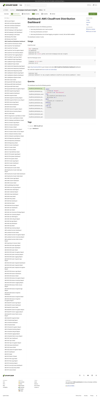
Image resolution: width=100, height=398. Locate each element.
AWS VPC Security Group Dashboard (13, 365)
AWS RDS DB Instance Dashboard (13, 273)
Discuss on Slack (92, 31)
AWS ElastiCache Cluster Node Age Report (13, 170)
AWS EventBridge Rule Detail (12, 185)
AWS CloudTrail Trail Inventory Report (14, 52)
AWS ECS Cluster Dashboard (11, 145)
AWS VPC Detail (8, 354)
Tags (87, 24)
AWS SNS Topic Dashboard (11, 338)
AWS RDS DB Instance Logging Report (14, 282)
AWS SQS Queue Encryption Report (13, 349)
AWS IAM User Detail (10, 210)
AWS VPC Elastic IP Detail (11, 356)
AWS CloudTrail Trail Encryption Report (14, 50)
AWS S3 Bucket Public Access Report (13, 336)
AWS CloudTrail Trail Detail (11, 48)
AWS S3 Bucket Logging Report (12, 333)
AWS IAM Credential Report (11, 192)
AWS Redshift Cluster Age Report (13, 302)
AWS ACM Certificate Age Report (12, 23)
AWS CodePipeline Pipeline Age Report (14, 73)
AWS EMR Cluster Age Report (12, 178)
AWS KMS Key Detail (9, 225)
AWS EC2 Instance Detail (11, 127)
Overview (6, 14)
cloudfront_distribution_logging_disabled (37, 102)
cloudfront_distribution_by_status (37, 91)
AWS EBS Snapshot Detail (11, 95)
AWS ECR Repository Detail (11, 143)
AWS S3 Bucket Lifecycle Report (12, 331)
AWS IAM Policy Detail (10, 198)
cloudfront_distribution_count (36, 94)
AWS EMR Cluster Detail (10, 183)
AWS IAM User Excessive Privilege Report (15, 212)
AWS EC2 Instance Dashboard (12, 125)
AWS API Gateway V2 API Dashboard (13, 32)
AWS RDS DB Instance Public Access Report (13, 285)
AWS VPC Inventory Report (11, 363)
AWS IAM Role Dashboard (11, 201)
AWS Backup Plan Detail (10, 36)
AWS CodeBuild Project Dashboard (13, 61)
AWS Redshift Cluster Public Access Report (13, 314)
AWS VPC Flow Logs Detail (11, 358)
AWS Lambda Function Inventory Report (14, 237)
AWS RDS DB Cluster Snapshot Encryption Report (15, 268)
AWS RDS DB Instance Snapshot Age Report (13, 289)
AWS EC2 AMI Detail (9, 113)
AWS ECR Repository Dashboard (12, 140)
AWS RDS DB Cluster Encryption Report (14, 252)
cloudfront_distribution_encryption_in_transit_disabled (37, 97)
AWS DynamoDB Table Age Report (13, 82)
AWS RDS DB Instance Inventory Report (14, 280)
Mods (6, 10)
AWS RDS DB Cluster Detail (11, 250)
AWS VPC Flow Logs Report (11, 361)
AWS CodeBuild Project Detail (12, 64)
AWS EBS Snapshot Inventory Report (13, 97)
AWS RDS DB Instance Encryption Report (14, 278)
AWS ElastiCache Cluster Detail (12, 167)
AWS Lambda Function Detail (12, 232)
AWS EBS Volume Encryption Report (13, 109)
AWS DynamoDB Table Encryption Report (15, 88)
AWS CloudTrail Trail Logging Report (13, 55)
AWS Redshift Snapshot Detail (12, 318)
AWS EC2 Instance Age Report (12, 122)
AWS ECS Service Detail (10, 149)
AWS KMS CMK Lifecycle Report (12, 219)
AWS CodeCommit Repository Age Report (15, 66)
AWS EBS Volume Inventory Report (13, 111)
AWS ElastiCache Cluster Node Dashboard (15, 174)
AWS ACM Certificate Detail (11, 27)
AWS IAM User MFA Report (11, 216)
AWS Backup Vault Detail (11, 39)
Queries (88, 22)
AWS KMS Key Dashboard (11, 223)
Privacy (91, 395)
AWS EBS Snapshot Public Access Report (14, 100)
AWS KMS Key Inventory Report (12, 228)
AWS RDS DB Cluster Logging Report (13, 256)
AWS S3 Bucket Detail (10, 324)
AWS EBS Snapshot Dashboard (12, 93)
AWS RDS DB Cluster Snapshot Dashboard (15, 263)
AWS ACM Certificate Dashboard (12, 25)
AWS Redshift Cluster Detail (11, 307)
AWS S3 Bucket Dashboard (11, 322)
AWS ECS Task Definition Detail (12, 152)
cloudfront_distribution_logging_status (37, 105)
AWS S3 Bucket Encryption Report (13, 327)
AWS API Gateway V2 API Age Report (13, 30)
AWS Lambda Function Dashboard (13, 230)
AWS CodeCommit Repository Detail (13, 70)
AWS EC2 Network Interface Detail (13, 134)
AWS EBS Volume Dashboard (12, 104)
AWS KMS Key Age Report (11, 221)
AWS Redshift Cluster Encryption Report (14, 309)
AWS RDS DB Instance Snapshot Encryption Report (12, 299)
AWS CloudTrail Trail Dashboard (12, 46)
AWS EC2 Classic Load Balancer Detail (14, 118)
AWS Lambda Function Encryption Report (15, 234)
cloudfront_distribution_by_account (37, 88)
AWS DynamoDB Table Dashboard (13, 84)
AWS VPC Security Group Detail (12, 367)
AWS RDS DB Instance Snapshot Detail (14, 296)
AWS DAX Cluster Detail (10, 79)
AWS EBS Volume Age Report (12, 102)
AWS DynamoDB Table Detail (12, 86)
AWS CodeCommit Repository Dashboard (15, 68)
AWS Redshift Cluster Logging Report (14, 311)
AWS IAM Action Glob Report (12, 189)
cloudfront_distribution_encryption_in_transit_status (37, 100)
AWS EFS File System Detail (11, 158)
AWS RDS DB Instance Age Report (13, 271)
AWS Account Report (10, 21)
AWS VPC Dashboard (10, 352)
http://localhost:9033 (36, 67)
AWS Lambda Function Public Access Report (13, 240)
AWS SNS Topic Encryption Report (13, 343)
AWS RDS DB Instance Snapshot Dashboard (12, 293)
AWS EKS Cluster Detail (10, 165)
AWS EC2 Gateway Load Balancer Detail (14, 120)
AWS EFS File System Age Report (12, 154)
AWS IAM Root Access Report (12, 205)
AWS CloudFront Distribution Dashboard (15, 41)
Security (85, 395)
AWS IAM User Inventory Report (12, 214)
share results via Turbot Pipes (49, 69)
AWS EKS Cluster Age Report (12, 161)
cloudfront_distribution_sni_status (37, 111)
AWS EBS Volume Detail (10, 106)
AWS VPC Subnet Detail (10, 370)
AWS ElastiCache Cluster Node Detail (14, 176)
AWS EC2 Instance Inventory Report (13, 129)
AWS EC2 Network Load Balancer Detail (14, 136)
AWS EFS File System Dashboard (12, 156)
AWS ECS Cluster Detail (10, 147)
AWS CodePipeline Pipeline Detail (13, 77)
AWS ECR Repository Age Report (12, 138)
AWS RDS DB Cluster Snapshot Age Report (13, 259)
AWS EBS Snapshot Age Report (12, 91)
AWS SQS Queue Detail (10, 347)
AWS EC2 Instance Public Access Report (14, 131)
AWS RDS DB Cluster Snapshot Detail (14, 265)
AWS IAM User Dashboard (11, 207)
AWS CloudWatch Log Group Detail (13, 57)
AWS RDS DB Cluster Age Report (12, 245)
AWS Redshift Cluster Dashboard (13, 305)
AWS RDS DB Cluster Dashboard (12, 247)
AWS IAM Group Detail (10, 196)
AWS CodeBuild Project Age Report (13, 59)
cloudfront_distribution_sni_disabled (37, 108)
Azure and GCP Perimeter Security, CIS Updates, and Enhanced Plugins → (50, 1)
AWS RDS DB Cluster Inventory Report (14, 254)
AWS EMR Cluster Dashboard (12, 180)
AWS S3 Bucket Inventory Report (12, 329)
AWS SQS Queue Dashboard (11, 345)
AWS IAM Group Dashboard (11, 194)
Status (6, 395)
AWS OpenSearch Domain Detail (12, 243)
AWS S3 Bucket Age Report (11, 320)
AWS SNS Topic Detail (10, 340)
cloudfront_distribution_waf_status (37, 117)
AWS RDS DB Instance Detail (11, 276)
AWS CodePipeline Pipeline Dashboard (14, 75)
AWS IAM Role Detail (10, 203)
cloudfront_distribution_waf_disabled (37, 114)
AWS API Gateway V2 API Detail (12, 34)
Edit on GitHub (91, 29)
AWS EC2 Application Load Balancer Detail (15, 115)
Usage (87, 20)
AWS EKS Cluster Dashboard (11, 163)
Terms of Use (78, 395)
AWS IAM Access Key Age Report (12, 187)
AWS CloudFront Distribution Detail (13, 43)
